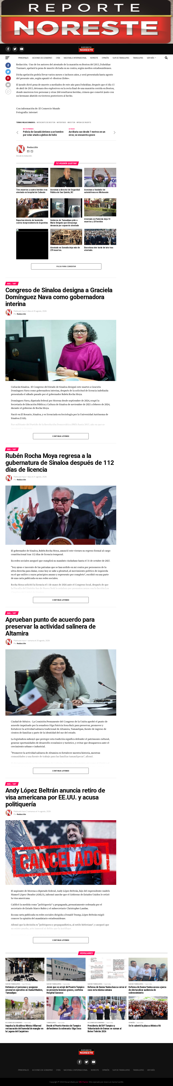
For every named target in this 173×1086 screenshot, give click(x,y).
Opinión (105, 57)
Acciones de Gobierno (42, 57)
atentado (62, 122)
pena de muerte (84, 122)
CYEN (58, 57)
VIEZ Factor (83, 1081)
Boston (72, 122)
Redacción (32, 147)
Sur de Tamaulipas (121, 57)
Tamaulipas (138, 57)
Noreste (94, 57)
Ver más (150, 57)
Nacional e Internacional (75, 57)
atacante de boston (46, 122)
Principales (23, 57)
